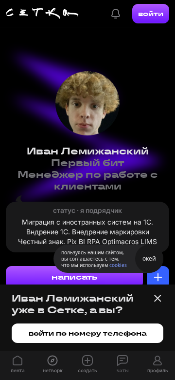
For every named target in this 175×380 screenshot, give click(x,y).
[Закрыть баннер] (157, 298)
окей (149, 258)
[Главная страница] (42, 13)
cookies (118, 265)
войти (150, 14)
